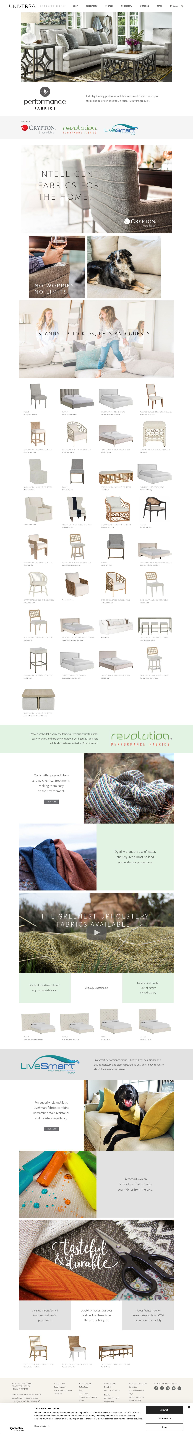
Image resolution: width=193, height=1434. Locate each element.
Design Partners (59, 1387)
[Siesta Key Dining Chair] (77, 1349)
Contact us (133, 1387)
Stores (175, 6)
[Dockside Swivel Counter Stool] (77, 547)
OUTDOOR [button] (144, 6)
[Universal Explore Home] (37, 6)
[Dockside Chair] (38, 622)
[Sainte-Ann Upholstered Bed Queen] (77, 622)
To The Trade (83, 1387)
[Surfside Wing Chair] (77, 509)
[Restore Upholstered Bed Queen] (115, 396)
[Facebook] (162, 1388)
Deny (164, 1427)
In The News (83, 1394)
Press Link (107, 1387)
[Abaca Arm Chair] (38, 547)
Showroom (58, 1394)
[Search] (181, 6)
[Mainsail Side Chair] (38, 472)
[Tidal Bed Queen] (115, 434)
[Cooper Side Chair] (77, 472)
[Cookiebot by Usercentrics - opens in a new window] (17, 1429)
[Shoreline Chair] (154, 585)
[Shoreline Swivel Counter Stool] (154, 660)
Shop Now (51, 801)
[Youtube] (173, 1388)
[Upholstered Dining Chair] (154, 396)
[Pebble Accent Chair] (77, 434)
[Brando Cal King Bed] (154, 1021)
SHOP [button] (75, 6)
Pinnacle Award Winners (88, 1397)
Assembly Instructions (112, 1390)
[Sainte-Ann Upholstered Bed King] (154, 547)
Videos (81, 1401)
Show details (40, 1426)
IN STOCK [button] (109, 6)
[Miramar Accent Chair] (115, 509)
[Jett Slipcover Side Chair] (38, 396)
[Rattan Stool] (154, 434)
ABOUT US (59, 1383)
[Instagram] (168, 1388)
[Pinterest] (156, 1388)
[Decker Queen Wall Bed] (77, 396)
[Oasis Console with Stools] (154, 622)
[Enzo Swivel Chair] (77, 585)
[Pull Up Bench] (115, 1349)
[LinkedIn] (179, 1388)
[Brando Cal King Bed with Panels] (38, 1021)
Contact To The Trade (136, 1390)
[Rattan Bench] (115, 472)
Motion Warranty (135, 1401)
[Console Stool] (38, 660)
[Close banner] (189, 1407)
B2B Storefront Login (111, 1398)
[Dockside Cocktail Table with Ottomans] (38, 698)
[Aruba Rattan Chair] (38, 585)
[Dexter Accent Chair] (154, 509)
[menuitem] (75, 6)
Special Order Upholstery (63, 1390)
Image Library (109, 1402)
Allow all (164, 1410)
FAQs (131, 1394)
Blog (80, 1390)
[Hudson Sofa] (115, 622)
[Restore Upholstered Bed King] (77, 660)
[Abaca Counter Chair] (38, 434)
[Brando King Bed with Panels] (77, 1021)
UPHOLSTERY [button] (126, 6)
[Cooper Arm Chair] (115, 547)
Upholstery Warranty (136, 1397)
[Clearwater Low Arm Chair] (38, 1349)
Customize (163, 1418)
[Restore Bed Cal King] (154, 472)
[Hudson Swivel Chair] (38, 509)
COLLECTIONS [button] (91, 6)
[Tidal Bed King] (115, 660)
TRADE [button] (159, 6)
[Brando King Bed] (115, 1021)
